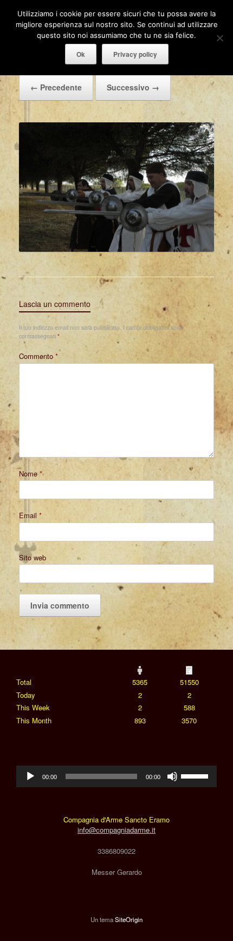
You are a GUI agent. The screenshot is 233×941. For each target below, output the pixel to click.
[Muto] (172, 776)
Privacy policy (135, 54)
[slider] (196, 775)
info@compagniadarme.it (116, 830)
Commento (38, 356)
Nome (30, 473)
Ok (80, 54)
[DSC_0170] (116, 249)
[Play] (30, 776)
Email (30, 515)
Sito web (32, 557)
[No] (219, 37)
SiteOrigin (129, 919)
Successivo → (133, 87)
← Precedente (56, 87)
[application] (116, 776)
